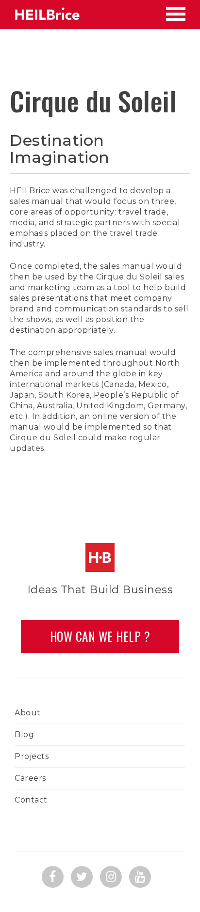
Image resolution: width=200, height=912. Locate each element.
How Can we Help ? (100, 636)
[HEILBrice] (47, 14)
